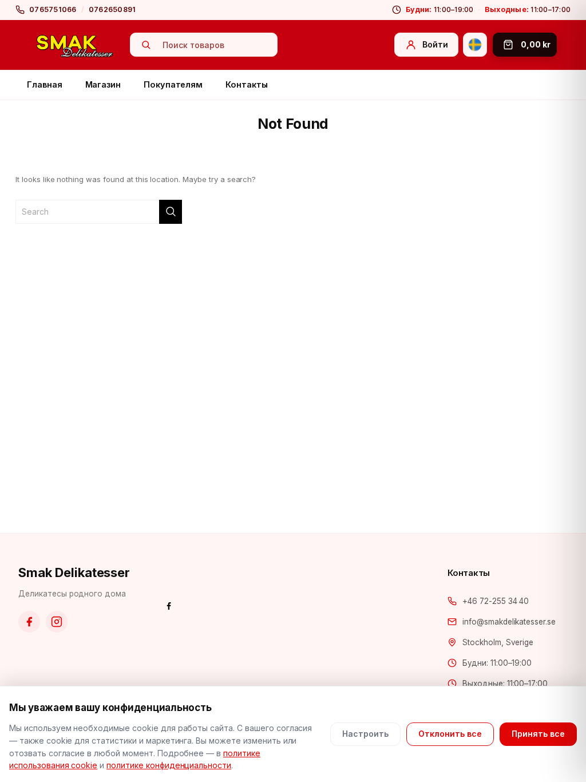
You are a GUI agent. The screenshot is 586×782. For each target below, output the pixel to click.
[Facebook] (29, 622)
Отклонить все (450, 733)
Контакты (246, 84)
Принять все (538, 733)
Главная (44, 84)
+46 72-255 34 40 (495, 601)
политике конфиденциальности (168, 765)
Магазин (103, 84)
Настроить (365, 733)
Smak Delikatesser (74, 572)
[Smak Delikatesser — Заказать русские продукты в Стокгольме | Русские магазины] (75, 45)
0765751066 (53, 9)
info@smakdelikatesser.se (509, 621)
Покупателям (173, 84)
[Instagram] (57, 622)
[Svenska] (475, 45)
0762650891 (112, 9)
